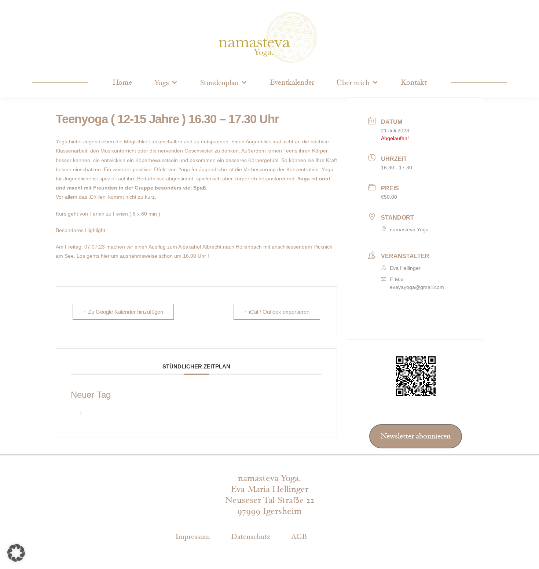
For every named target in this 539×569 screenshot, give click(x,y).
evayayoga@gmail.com (417, 287)
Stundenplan (219, 83)
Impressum (192, 537)
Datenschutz (250, 537)
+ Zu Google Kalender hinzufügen (123, 312)
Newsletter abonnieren (416, 436)
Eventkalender (292, 82)
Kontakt (414, 82)
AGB (299, 537)
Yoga (161, 83)
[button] (16, 553)
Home (122, 82)
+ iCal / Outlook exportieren (276, 312)
